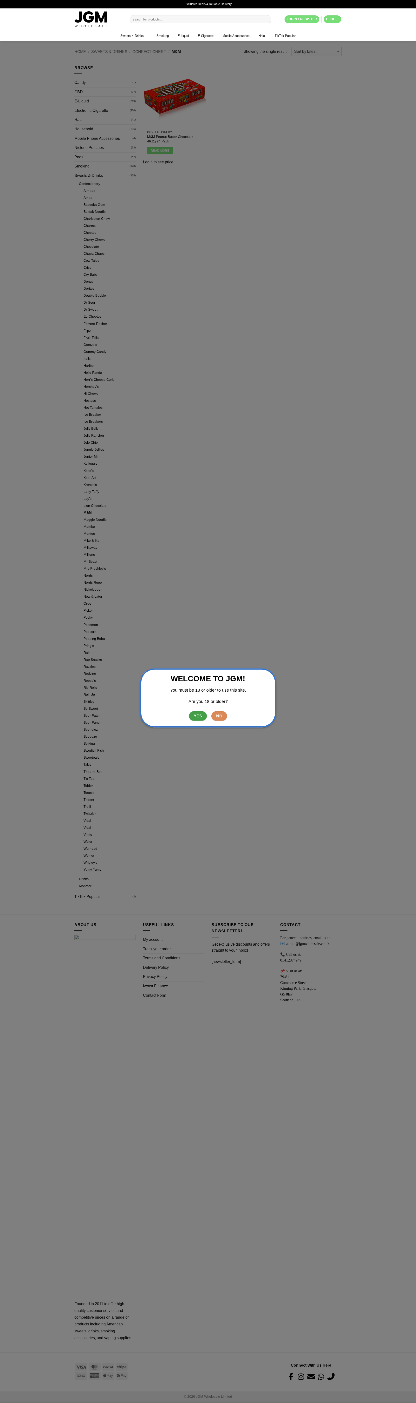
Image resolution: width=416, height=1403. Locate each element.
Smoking (162, 36)
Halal (262, 36)
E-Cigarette (206, 36)
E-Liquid (183, 36)
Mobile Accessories (236, 36)
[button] (332, 19)
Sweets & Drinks (132, 36)
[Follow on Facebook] (330, 4)
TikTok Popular (285, 36)
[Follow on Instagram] (334, 4)
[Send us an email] (339, 4)
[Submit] (267, 19)
